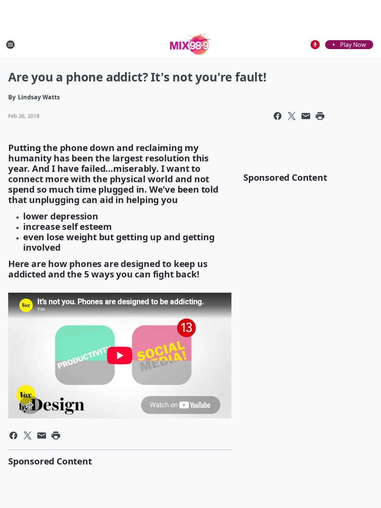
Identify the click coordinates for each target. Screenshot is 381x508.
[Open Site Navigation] (10, 44)
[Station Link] (190, 44)
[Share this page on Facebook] (277, 116)
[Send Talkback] (315, 44)
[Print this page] (320, 116)
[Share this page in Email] (306, 116)
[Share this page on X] (291, 116)
